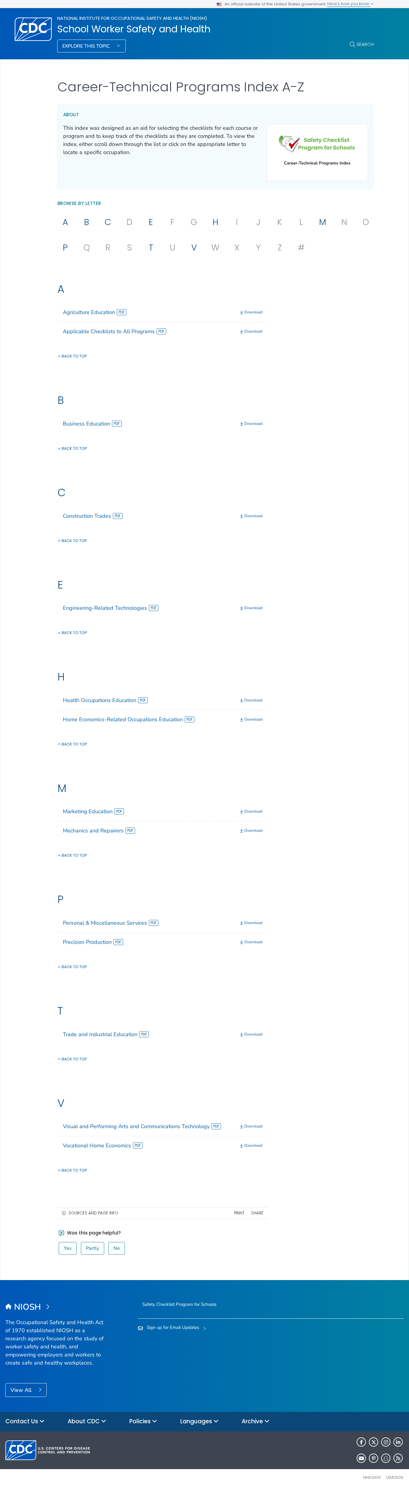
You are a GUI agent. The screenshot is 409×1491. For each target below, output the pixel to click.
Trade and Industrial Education (100, 1034)
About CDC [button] (84, 1421)
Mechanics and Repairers (93, 830)
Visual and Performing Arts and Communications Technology (136, 1126)
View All (21, 1390)
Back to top (74, 356)
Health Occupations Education (99, 700)
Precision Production (87, 942)
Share (257, 1213)
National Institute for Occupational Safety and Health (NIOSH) (132, 18)
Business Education (86, 423)
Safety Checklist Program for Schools (179, 1304)
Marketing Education (88, 811)
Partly (92, 1248)
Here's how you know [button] (348, 4)
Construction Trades (87, 516)
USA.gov (395, 1477)
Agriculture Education (89, 312)
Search (365, 44)
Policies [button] (140, 1421)
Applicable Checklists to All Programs (109, 331)
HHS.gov (372, 1477)
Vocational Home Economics (97, 1145)
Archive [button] (253, 1421)
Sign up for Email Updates (173, 1327)
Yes (68, 1248)
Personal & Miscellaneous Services (105, 922)
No (116, 1248)
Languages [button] (196, 1421)
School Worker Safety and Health (133, 29)
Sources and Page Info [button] (93, 1213)
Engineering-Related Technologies (105, 608)
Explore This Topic (86, 46)
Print (239, 1213)
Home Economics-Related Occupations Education (123, 719)
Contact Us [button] (22, 1421)
